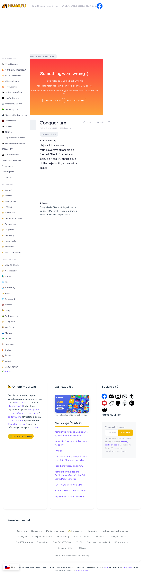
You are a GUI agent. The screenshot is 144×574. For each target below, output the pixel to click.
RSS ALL (82, 548)
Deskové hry (42, 542)
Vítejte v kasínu (11, 81)
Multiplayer (9, 333)
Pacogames (10, 224)
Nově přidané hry (12, 98)
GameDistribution (13, 218)
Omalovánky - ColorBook (98, 542)
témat (35, 427)
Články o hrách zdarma (42, 536)
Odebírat (125, 432)
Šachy (7, 355)
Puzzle (7, 338)
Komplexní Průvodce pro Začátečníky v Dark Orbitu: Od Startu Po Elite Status (70, 475)
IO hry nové (9, 321)
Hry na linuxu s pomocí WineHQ (70, 496)
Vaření (7, 361)
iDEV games (10, 201)
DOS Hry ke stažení (117, 536)
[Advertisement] (72, 33)
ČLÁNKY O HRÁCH (13, 92)
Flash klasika (10, 120)
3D (6, 282)
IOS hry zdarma (11, 154)
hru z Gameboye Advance (25, 413)
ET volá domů (11, 64)
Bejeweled (9, 299)
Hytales (58, 450)
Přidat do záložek (82, 536)
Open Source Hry (16, 424)
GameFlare (9, 212)
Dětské (8, 304)
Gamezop (9, 235)
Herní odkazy (63, 536)
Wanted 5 (9, 195)
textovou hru (14, 416)
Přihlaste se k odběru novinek (116, 427)
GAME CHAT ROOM (62, 542)
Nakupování (36, 530)
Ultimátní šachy (11, 265)
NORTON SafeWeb (82, 570)
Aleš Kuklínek (127, 567)
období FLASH (15, 406)
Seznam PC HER (66, 548)
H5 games (9, 229)
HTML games (10, 87)
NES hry (8, 126)
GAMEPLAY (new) (24, 542)
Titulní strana (21, 530)
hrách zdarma (16, 420)
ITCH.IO (8, 207)
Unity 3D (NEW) (11, 367)
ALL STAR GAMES (12, 75)
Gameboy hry (11, 109)
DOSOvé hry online (55, 530)
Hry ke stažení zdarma (14, 137)
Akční (7, 293)
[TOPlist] (6, 371)
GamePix (9, 190)
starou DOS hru (21, 402)
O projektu (7, 177)
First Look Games (13, 252)
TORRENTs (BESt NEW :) (15, 70)
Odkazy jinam (8, 171)
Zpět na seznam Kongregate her (41, 56)
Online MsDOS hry (13, 103)
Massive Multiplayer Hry (15, 115)
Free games (7, 166)
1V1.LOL (79, 542)
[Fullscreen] (109, 122)
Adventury (9, 287)
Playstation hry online (14, 143)
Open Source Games (11, 160)
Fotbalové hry (11, 316)
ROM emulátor (121, 542)
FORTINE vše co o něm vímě (68, 484)
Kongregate (10, 241)
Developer (99, 536)
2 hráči (7, 276)
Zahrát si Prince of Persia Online (70, 490)
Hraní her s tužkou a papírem (69, 465)
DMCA (105, 567)
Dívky (7, 310)
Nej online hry (10, 271)
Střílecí (8, 350)
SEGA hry (9, 132)
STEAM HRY (7, 149)
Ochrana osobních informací (116, 530)
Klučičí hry (9, 327)
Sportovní (9, 344)
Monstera (9, 246)
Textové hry (93, 530)
